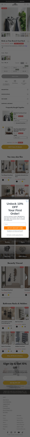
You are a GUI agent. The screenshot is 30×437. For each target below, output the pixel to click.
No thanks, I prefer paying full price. (15, 234)
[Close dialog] (27, 201)
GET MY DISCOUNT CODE (15, 228)
